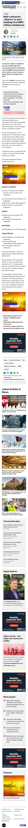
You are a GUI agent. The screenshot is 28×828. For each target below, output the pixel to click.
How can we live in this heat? (12, 798)
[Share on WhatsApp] (14, 36)
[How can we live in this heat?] (14, 785)
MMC (19, 366)
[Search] (21, 7)
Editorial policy (19, 819)
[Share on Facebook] (5, 36)
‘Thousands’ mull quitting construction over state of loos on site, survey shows (15, 721)
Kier (24, 360)
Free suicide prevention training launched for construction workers (13, 729)
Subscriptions (19, 809)
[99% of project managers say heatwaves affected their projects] (14, 505)
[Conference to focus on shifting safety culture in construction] (14, 402)
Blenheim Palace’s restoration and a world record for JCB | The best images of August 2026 (15, 739)
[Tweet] (8, 36)
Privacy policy (7, 819)
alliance (12, 80)
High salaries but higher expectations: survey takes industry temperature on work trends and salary (15, 703)
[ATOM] (8, 825)
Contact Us (18, 815)
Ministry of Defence (10, 366)
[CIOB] (20, 825)
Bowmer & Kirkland (14, 360)
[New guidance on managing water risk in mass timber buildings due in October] (14, 483)
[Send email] (18, 36)
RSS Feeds (17, 811)
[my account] (18, 7)
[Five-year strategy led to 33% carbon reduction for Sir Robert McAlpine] (14, 421)
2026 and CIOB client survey (13, 663)
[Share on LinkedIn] (11, 36)
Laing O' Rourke (9, 363)
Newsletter (6, 809)
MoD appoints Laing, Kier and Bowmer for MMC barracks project (13, 318)
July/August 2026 (11, 601)
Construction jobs (12, 521)
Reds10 (7, 369)
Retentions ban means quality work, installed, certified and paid (15, 713)
